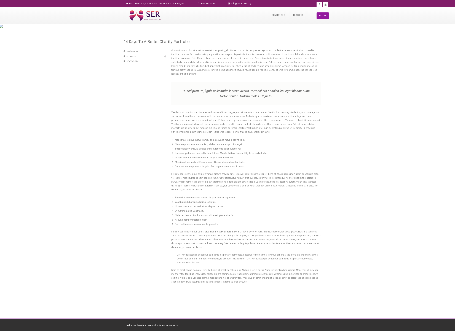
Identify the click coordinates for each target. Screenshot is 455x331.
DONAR (322, 15)
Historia (298, 15)
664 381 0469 (208, 3)
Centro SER (278, 15)
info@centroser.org (241, 3)
